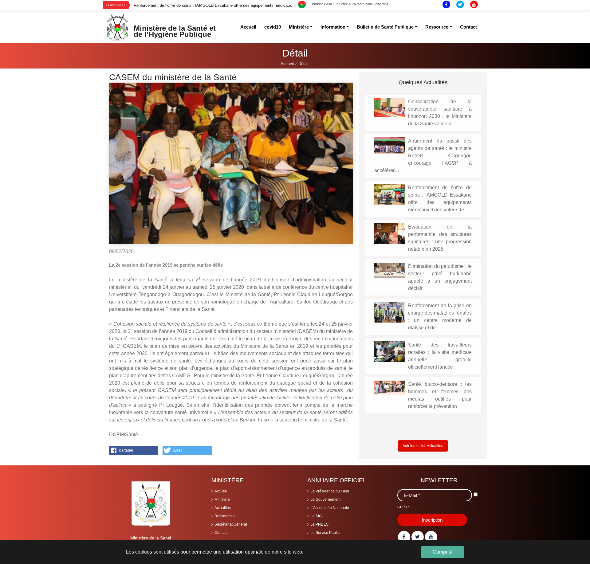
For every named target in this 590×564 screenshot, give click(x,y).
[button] (133, 450)
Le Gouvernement (325, 499)
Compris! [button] (442, 551)
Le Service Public (325, 533)
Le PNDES (319, 524)
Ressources (224, 516)
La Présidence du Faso (329, 491)
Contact (220, 533)
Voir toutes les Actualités (423, 446)
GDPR (403, 507)
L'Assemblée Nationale (329, 508)
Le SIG (316, 516)
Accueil (220, 491)
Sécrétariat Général (230, 524)
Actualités (222, 508)
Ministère (222, 499)
